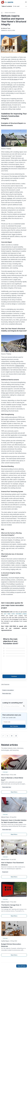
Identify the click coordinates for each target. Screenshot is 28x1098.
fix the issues (14, 79)
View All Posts (21, 966)
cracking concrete (6, 67)
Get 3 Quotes (14, 726)
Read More (14, 792)
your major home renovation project (15, 613)
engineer (9, 198)
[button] (26, 2)
